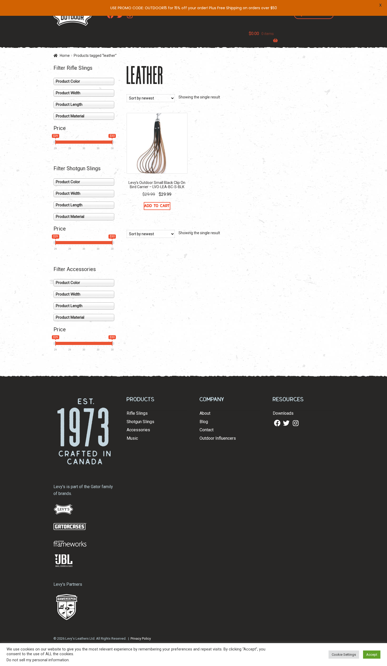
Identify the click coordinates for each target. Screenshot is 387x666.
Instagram (295, 423)
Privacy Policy (141, 638)
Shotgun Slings (140, 421)
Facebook (277, 423)
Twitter (286, 423)
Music (132, 438)
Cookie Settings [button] (344, 655)
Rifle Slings (137, 413)
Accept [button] (371, 655)
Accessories (138, 429)
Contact (207, 429)
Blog (204, 421)
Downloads (283, 413)
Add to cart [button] (157, 206)
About (205, 413)
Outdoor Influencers (218, 438)
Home (65, 55)
